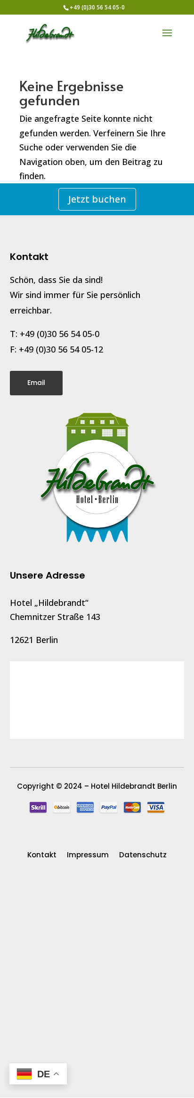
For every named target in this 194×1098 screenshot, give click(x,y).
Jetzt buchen (97, 199)
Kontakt (42, 856)
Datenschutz (143, 856)
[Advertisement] (97, 986)
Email (36, 382)
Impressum (88, 856)
